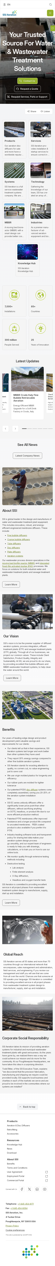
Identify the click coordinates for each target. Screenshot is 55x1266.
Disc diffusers (13, 547)
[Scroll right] (15, 428)
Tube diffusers (14, 543)
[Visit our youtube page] (44, 1189)
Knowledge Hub (14, 1144)
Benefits (11, 1163)
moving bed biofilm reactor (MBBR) (18, 563)
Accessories (12, 1133)
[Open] (50, 13)
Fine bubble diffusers (17, 535)
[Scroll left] (5, 428)
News (9, 1148)
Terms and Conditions (17, 1168)
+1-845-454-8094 (19, 1208)
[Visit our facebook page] (22, 1189)
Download (11, 1153)
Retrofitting (12, 1129)
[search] (50, 4)
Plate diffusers (14, 552)
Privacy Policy (12, 1226)
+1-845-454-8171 (26, 1204)
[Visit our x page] (29, 1189)
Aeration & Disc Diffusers (18, 1125)
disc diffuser (32, 789)
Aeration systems (15, 556)
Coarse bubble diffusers (18, 539)
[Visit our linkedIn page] (37, 1189)
